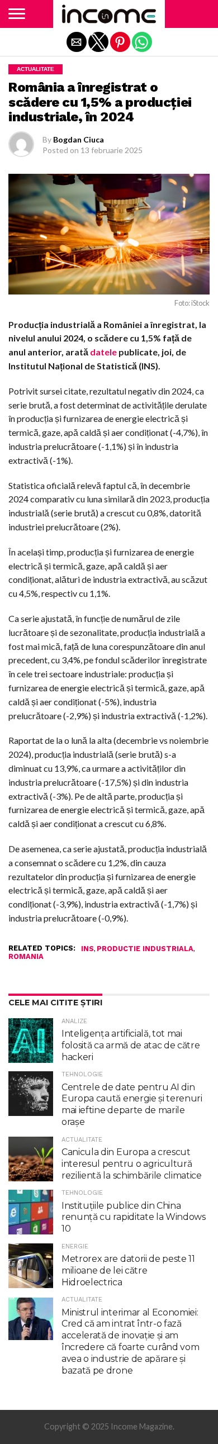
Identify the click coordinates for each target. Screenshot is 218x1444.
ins (87, 949)
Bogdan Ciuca (78, 139)
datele (103, 351)
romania (26, 957)
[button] (16, 14)
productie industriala (145, 949)
